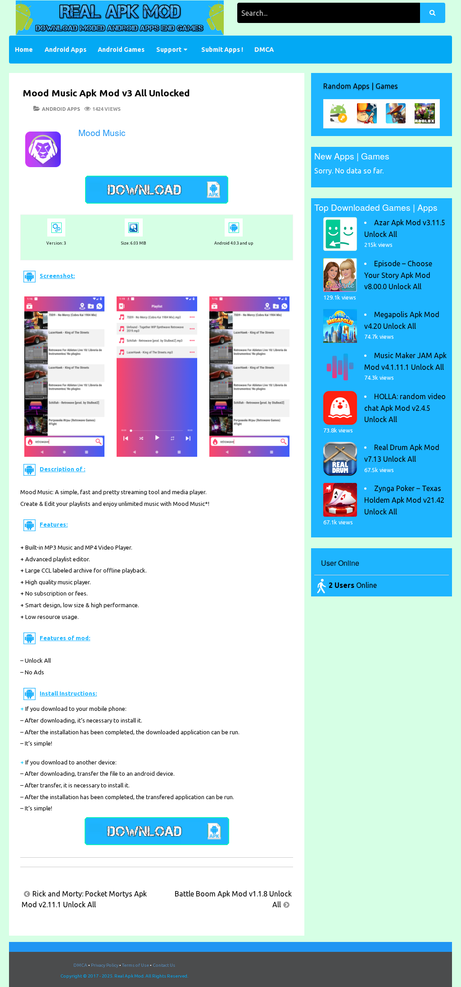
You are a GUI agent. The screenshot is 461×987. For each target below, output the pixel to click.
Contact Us (164, 965)
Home (24, 49)
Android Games (121, 49)
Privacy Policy (104, 965)
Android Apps (65, 49)
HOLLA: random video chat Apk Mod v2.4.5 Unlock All (405, 407)
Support (168, 49)
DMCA (264, 49)
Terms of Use (135, 965)
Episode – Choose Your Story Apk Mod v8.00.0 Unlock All (398, 275)
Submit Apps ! (222, 49)
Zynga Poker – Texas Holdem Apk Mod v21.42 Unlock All (404, 499)
